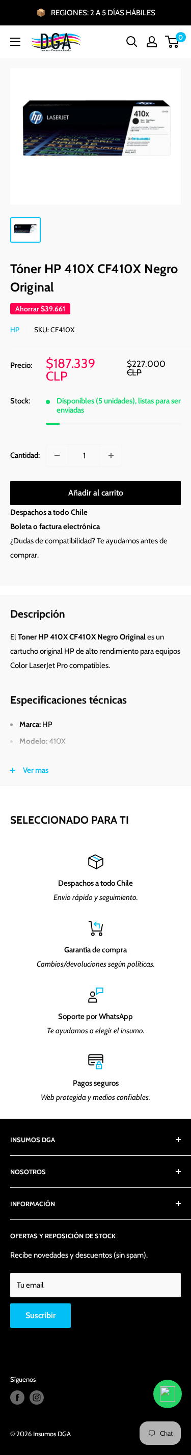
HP (14, 329)
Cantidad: (25, 455)
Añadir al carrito (95, 493)
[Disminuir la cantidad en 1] (57, 455)
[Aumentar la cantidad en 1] (111, 455)
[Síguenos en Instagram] (37, 1397)
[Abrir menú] (15, 42)
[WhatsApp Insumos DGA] (167, 1394)
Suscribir (40, 1315)
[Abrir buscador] (132, 41)
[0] (172, 42)
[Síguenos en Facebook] (17, 1397)
